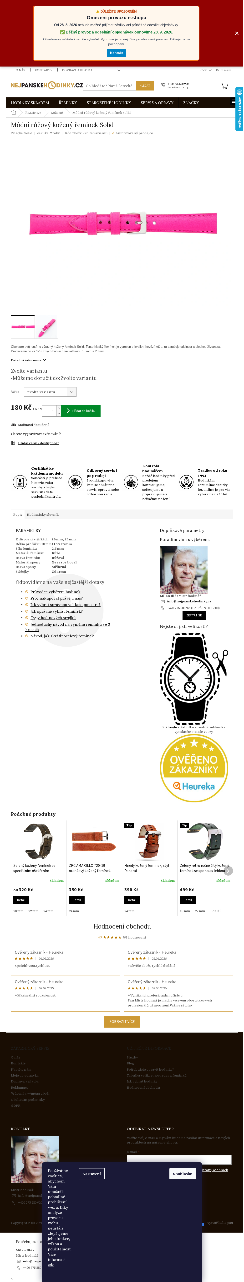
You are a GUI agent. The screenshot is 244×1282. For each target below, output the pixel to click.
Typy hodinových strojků (53, 617)
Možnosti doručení (33, 425)
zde (51, 1264)
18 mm (185, 911)
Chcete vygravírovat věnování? (36, 433)
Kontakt (116, 53)
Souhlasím (183, 1173)
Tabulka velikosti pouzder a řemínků (157, 1075)
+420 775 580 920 (30, 1202)
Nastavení (92, 1173)
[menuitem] (30, 102)
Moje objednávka (25, 1075)
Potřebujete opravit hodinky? (150, 1069)
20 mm (18, 911)
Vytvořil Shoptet (220, 1222)
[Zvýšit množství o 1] (58, 408)
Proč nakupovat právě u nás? (56, 598)
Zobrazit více (122, 1021)
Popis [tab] (17, 514)
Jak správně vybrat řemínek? (56, 611)
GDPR (15, 1105)
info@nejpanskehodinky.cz (189, 601)
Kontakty (43, 70)
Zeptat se (194, 615)
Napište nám (21, 1069)
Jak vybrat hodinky (142, 1081)
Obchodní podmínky (28, 1099)
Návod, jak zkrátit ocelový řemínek (62, 636)
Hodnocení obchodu (122, 926)
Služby (132, 1057)
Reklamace (20, 1087)
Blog (130, 1063)
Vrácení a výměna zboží (30, 1093)
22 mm (33, 911)
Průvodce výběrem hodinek (55, 591)
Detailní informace (26, 360)
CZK (204, 70)
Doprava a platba (77, 70)
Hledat (145, 85)
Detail (21, 900)
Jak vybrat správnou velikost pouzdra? (65, 604)
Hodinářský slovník (43, 514)
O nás (20, 70)
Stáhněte (170, 727)
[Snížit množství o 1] (58, 413)
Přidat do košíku (84, 411)
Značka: (21, 133)
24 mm (48, 911)
